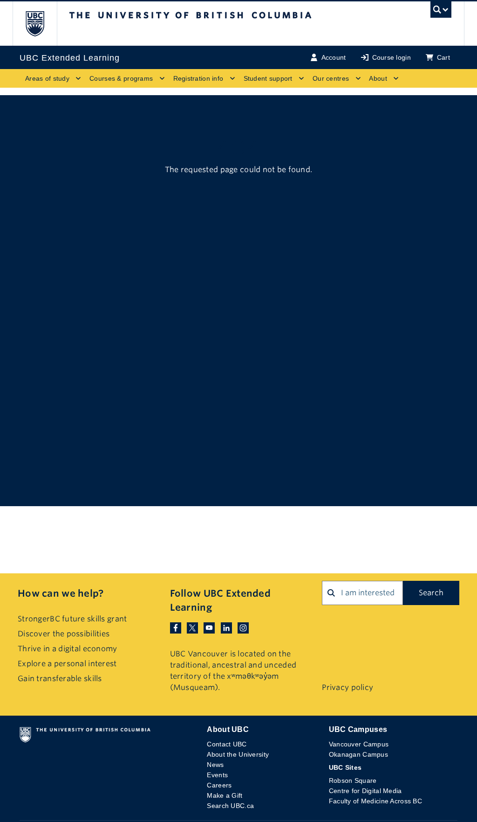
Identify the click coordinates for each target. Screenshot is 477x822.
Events (217, 775)
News (215, 764)
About (378, 78)
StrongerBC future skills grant (72, 618)
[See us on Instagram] (243, 627)
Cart (443, 57)
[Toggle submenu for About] (396, 78)
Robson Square (353, 780)
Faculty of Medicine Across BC (375, 801)
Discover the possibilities (63, 633)
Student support (268, 78)
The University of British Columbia (42, 23)
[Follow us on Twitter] (192, 627)
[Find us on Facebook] (175, 627)
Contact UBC (226, 744)
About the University (238, 754)
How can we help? (60, 593)
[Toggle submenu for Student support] (301, 78)
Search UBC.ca (230, 805)
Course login (391, 57)
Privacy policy (347, 687)
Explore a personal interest (67, 663)
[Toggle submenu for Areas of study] (78, 78)
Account (333, 57)
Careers (219, 785)
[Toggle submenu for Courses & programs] (162, 78)
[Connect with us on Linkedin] (226, 627)
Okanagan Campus (358, 754)
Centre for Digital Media (365, 790)
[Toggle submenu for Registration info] (232, 78)
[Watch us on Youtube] (209, 627)
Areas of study (47, 78)
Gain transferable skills (60, 678)
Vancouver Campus (358, 744)
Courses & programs (121, 78)
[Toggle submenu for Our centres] (357, 78)
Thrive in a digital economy (67, 648)
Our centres (331, 78)
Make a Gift (224, 795)
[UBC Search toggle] (440, 12)
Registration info (198, 78)
